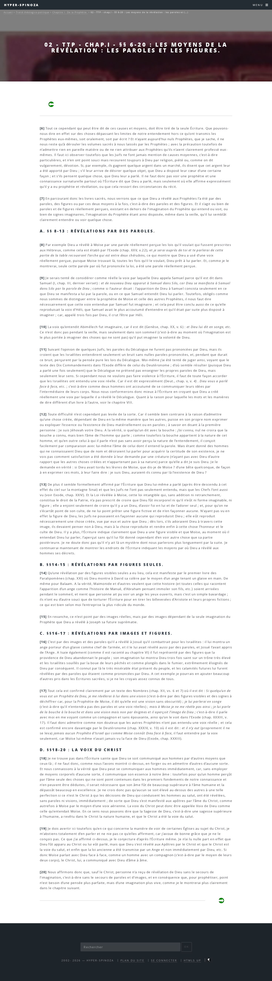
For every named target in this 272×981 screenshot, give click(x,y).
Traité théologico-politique (32, 12)
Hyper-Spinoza (21, 5)
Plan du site (132, 960)
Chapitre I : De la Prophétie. (70, 12)
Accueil (8, 12)
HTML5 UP (192, 960)
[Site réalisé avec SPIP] (209, 960)
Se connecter (164, 960)
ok (186, 946)
